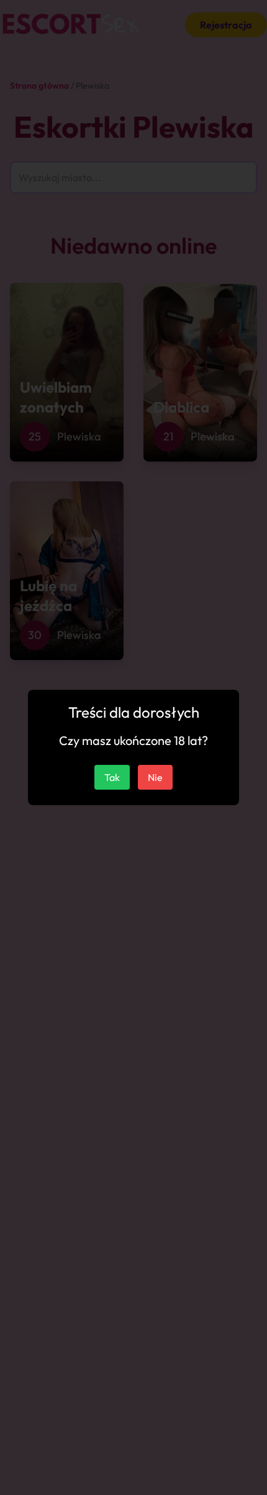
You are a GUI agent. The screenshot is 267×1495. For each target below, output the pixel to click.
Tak (112, 777)
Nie (155, 777)
